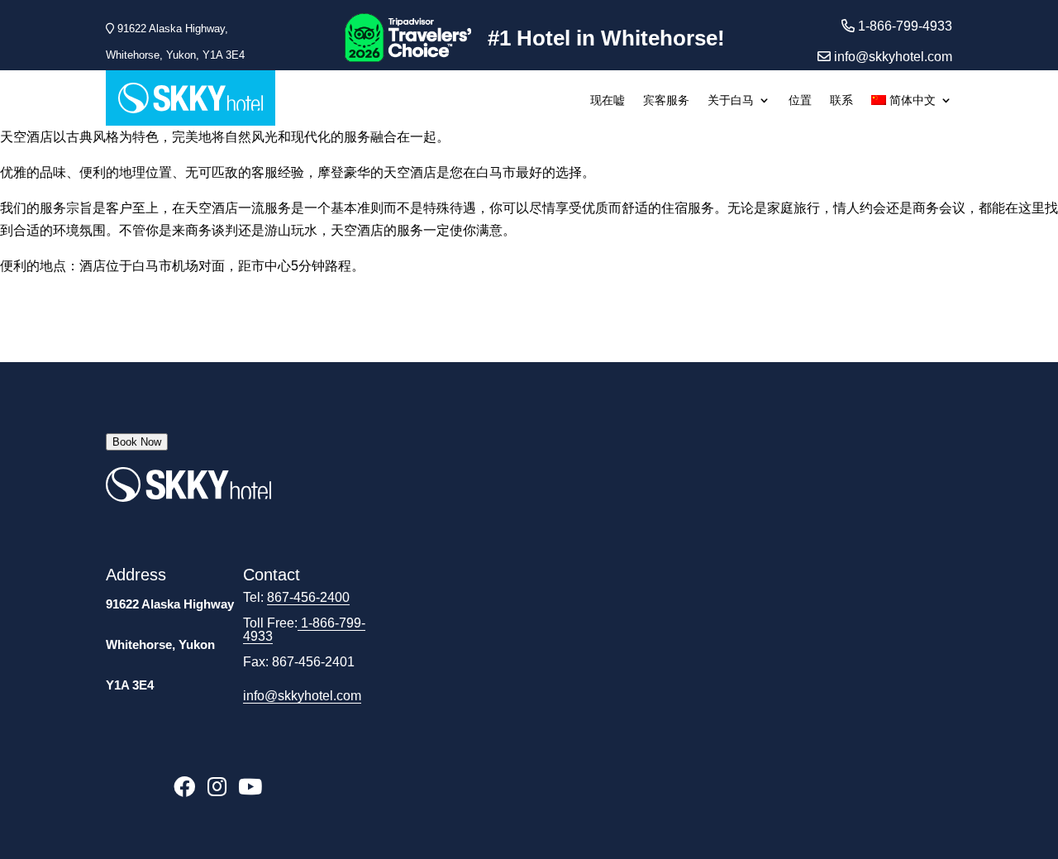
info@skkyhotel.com (891, 57)
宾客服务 (666, 100)
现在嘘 (607, 100)
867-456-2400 (308, 597)
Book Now (136, 442)
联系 (841, 100)
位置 (800, 100)
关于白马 (731, 100)
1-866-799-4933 (304, 629)
